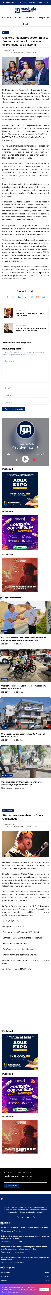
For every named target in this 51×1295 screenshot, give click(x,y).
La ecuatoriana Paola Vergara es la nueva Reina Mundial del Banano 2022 (25, 1258)
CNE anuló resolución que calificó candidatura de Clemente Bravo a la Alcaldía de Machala (23, 639)
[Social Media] (17, 1217)
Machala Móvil (9, 50)
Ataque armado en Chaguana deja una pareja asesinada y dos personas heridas (21, 783)
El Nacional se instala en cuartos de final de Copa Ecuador (24, 1228)
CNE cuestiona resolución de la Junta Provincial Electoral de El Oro (23, 735)
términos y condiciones (13, 1292)
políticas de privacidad (27, 1289)
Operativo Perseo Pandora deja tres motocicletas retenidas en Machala (24, 687)
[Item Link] (25, 617)
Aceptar (44, 1289)
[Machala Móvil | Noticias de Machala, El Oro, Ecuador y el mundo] (25, 10)
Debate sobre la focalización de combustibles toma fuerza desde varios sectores (25, 1237)
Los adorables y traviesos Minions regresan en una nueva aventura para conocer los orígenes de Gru (24, 1247)
